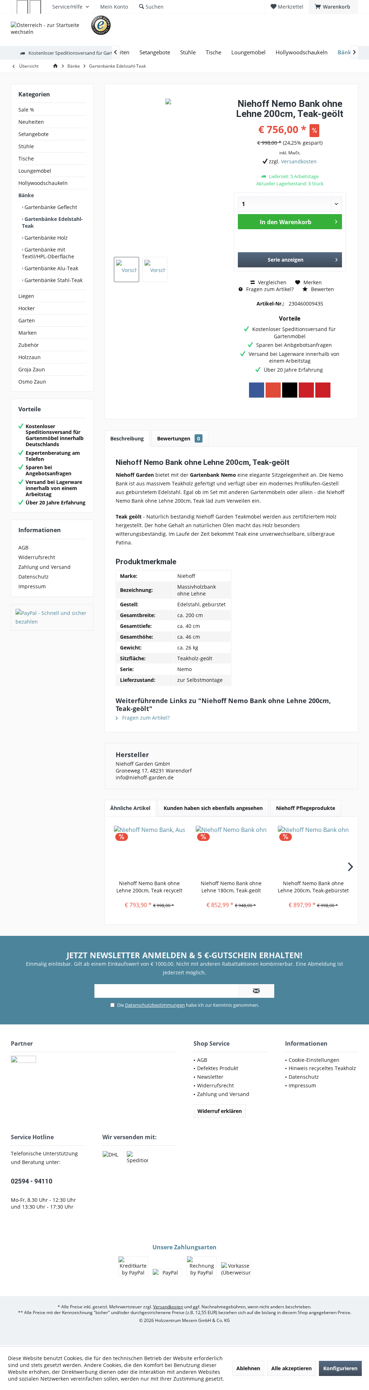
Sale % (26, 109)
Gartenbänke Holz (45, 237)
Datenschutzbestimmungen (155, 1005)
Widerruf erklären (219, 1111)
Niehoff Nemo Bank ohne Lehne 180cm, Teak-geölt (231, 887)
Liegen (26, 296)
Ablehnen (248, 1368)
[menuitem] (333, 7)
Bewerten (322, 289)
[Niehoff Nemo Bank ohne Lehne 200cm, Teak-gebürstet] (313, 851)
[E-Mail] (322, 390)
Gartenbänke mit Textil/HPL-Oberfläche (48, 253)
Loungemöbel (34, 170)
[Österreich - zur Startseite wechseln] (50, 28)
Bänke (26, 195)
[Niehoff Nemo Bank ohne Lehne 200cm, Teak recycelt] (149, 851)
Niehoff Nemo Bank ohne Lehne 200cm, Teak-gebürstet (313, 887)
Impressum (32, 586)
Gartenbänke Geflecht (50, 207)
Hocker (26, 308)
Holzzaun (29, 357)
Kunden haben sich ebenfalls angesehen (213, 808)
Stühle (26, 146)
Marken (27, 332)
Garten (26, 320)
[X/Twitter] (289, 390)
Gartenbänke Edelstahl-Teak (52, 222)
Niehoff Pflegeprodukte (305, 808)
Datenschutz (33, 576)
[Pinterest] (306, 390)
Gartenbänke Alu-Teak (50, 268)
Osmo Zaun (32, 381)
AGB (23, 547)
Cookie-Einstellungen (314, 1059)
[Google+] (273, 390)
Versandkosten (299, 161)
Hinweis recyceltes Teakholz (322, 1068)
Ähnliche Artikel (130, 808)
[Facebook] (256, 390)
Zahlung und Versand (44, 566)
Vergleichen (271, 282)
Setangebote (33, 134)
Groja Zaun (31, 369)
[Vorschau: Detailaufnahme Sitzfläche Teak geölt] (155, 269)
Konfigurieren (340, 1368)
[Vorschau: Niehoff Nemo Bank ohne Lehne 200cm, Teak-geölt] (126, 269)
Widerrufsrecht (36, 557)
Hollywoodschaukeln (43, 183)
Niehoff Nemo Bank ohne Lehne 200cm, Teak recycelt (149, 887)
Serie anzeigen (285, 259)
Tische (26, 158)
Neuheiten (31, 121)
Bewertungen (178, 438)
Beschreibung (127, 438)
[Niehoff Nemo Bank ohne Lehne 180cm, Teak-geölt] (231, 851)
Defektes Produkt (217, 1068)
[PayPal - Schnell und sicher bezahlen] (52, 617)
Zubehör (28, 344)
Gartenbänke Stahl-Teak (53, 280)
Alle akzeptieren (291, 1368)
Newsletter (210, 1076)
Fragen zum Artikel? (269, 289)
